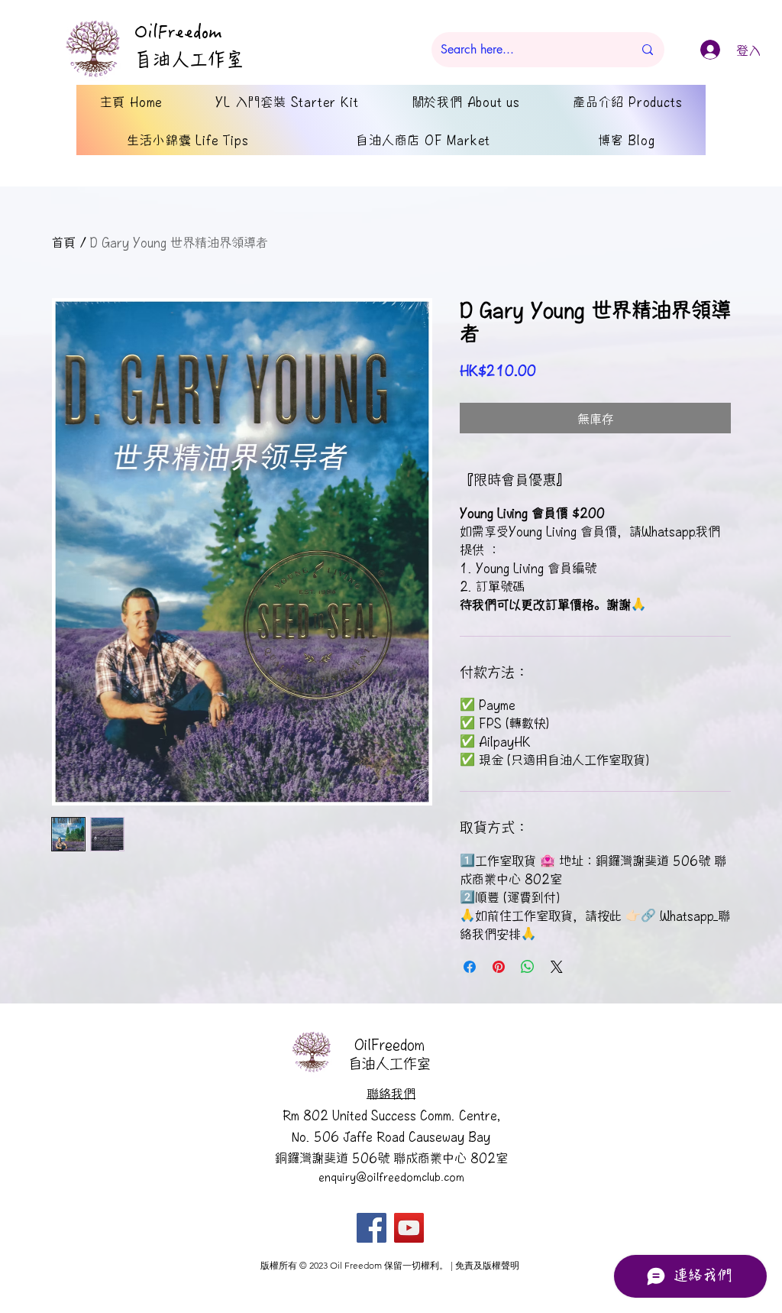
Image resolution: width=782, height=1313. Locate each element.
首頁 (63, 241)
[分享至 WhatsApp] (528, 967)
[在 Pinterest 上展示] (499, 967)
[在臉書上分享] (469, 967)
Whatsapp (668, 530)
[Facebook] (371, 1228)
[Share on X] (557, 967)
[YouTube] (409, 1228)
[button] (391, 1092)
